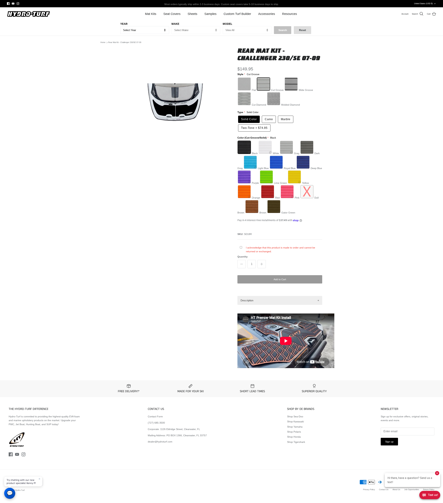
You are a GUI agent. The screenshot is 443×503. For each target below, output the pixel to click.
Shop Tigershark (296, 442)
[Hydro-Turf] (28, 14)
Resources (289, 14)
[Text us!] (430, 496)
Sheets (192, 14)
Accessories (266, 14)
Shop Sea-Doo (295, 416)
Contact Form (155, 416)
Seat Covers (171, 14)
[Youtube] (13, 3)
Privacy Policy (369, 489)
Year (124, 23)
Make (175, 23)
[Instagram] (18, 3)
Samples (210, 14)
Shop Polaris (294, 431)
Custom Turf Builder (237, 14)
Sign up (389, 441)
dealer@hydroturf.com (160, 441)
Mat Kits (150, 14)
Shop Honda (294, 436)
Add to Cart (280, 279)
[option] (175, 101)
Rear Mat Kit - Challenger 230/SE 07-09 (124, 42)
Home (102, 42)
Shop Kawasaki (295, 421)
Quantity (242, 256)
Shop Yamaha (294, 426)
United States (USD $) (423, 3)
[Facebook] (8, 3)
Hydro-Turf (20, 490)
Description (247, 300)
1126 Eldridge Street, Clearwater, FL (180, 429)
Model (227, 23)
